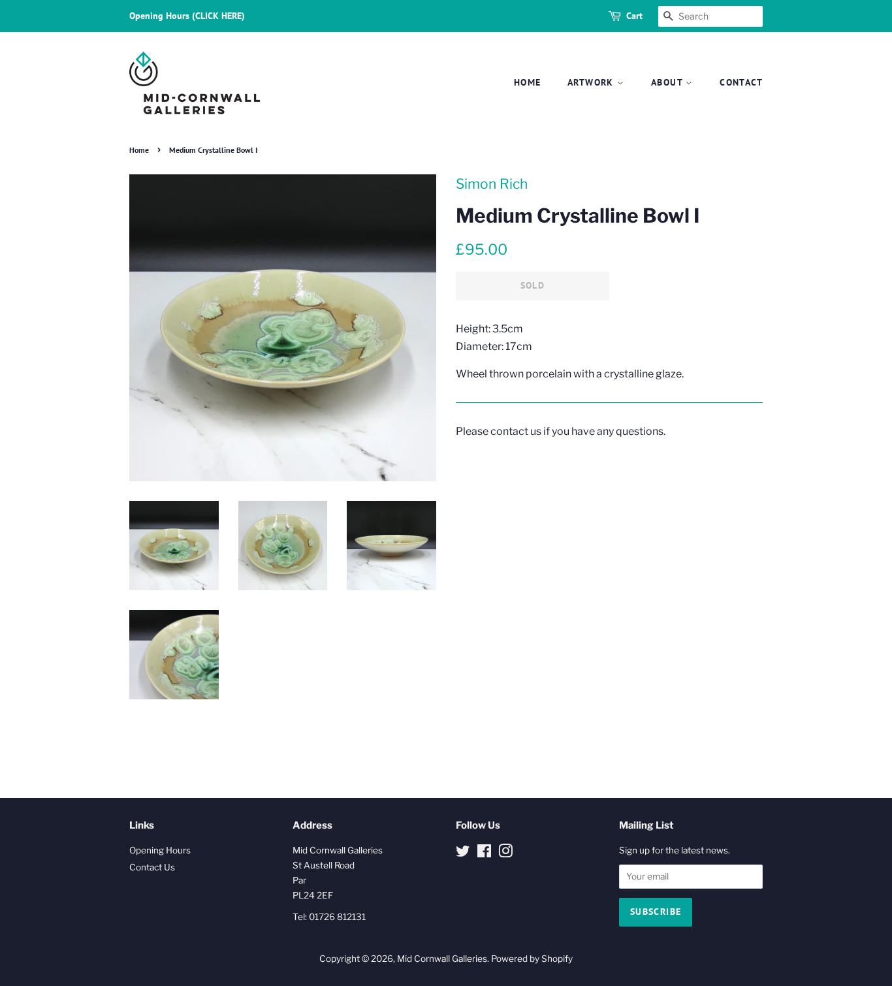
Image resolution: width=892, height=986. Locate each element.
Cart (634, 16)
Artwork (592, 82)
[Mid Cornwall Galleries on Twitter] (463, 853)
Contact (741, 82)
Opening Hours (160, 850)
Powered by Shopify (532, 958)
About (668, 82)
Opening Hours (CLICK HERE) (187, 16)
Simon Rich (492, 184)
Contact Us (152, 867)
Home (527, 82)
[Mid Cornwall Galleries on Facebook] (484, 853)
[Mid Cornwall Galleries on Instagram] (505, 853)
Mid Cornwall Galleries (442, 958)
